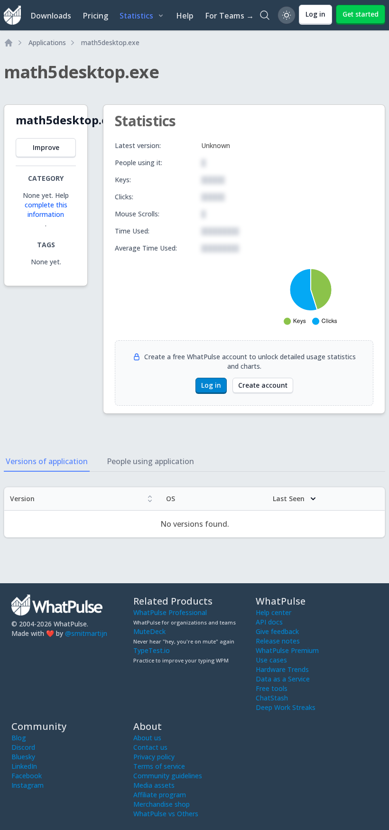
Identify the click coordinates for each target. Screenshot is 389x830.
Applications (47, 42)
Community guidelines (167, 775)
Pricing (95, 15)
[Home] (8, 42)
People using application (150, 461)
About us (147, 737)
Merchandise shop (161, 804)
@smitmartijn (86, 633)
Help (185, 15)
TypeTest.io (151, 650)
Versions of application (47, 461)
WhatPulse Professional (170, 612)
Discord (23, 747)
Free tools (271, 688)
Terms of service (159, 766)
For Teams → (229, 15)
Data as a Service (283, 678)
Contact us (150, 747)
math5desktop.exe (110, 42)
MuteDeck (149, 631)
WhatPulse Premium (287, 650)
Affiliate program (159, 794)
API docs (269, 621)
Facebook (26, 775)
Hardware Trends (282, 669)
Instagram (27, 785)
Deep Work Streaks (285, 707)
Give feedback (277, 631)
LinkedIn (24, 766)
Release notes (278, 640)
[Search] (264, 15)
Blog (18, 737)
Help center (273, 612)
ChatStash (272, 697)
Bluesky (23, 756)
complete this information (46, 209)
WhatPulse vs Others (165, 813)
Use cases (271, 659)
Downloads (50, 15)
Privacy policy (154, 756)
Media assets (154, 785)
